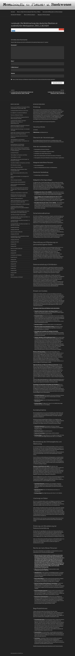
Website (13, 73)
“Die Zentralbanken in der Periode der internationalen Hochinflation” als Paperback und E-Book (20, 141)
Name (12, 61)
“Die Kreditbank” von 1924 (16, 157)
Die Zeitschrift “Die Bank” (16, 14)
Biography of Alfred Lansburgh (44, 14)
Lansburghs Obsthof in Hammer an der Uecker (19, 110)
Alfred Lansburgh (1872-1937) (31, 4)
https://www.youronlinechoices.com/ (56, 379)
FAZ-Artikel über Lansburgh (16, 165)
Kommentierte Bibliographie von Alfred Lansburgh (52, 11)
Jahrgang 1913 (13, 252)
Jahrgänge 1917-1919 (15, 241)
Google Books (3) (14, 257)
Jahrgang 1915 (13, 246)
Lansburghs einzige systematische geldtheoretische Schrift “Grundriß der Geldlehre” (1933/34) (20, 207)
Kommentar (14, 45)
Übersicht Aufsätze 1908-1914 (16, 248)
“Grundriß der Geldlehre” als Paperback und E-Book (20, 162)
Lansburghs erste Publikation (16, 255)
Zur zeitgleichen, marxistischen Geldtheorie (19, 112)
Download (61, 29)
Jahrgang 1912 (13, 259)
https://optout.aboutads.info (42, 379)
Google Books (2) (14, 261)
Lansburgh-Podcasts (14, 152)
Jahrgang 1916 (13, 244)
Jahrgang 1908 (13, 272)
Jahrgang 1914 (13, 250)
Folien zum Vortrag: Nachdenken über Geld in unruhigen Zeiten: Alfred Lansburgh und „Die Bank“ (19, 189)
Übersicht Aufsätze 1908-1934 (16, 231)
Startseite (13, 11)
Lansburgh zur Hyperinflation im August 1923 (19, 192)
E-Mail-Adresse (15, 67)
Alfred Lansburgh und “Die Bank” (17, 277)
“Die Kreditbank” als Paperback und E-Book (19, 154)
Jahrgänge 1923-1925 (15, 233)
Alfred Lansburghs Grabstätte (16, 179)
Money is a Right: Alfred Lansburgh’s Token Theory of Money (28, 11)
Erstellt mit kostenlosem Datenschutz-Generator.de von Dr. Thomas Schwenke (48, 645)
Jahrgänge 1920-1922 (15, 239)
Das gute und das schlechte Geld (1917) (18, 182)
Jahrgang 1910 (13, 266)
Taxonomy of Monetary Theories (17, 114)
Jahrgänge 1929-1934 (15, 227)
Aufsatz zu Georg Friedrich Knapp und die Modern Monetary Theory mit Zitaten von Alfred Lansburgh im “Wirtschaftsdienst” (20, 149)
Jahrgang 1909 (13, 270)
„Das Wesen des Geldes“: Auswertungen (18, 214)
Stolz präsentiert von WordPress (17, 653)
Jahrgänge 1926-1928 (15, 229)
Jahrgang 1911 (13, 263)
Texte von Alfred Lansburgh (29, 14)
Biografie (12, 274)
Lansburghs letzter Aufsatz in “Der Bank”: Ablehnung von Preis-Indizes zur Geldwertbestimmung (18, 122)
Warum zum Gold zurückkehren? (17, 198)
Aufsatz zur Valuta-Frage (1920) (17, 167)
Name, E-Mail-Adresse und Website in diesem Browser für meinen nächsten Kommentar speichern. (34, 79)
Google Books (13, 268)
